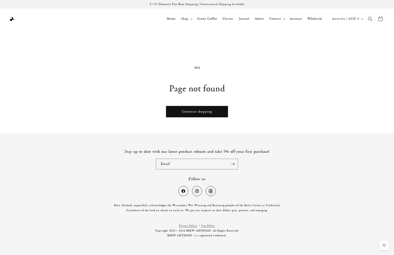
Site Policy (208, 225)
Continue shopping (197, 112)
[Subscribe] (233, 164)
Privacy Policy (188, 225)
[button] (186, 19)
